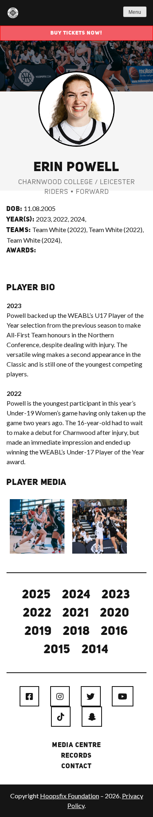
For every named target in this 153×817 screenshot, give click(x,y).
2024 (76, 595)
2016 (115, 632)
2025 (36, 595)
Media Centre (76, 745)
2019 (38, 632)
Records (76, 756)
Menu (135, 12)
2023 (116, 595)
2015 (57, 650)
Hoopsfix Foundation (69, 796)
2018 (76, 632)
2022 (37, 613)
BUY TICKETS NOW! (76, 33)
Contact (77, 766)
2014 (95, 650)
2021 (76, 613)
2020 (115, 613)
